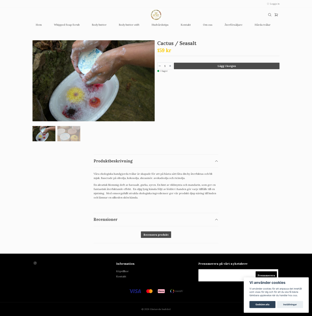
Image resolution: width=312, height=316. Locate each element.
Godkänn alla (262, 304)
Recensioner (105, 219)
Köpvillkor (122, 271)
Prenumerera (266, 275)
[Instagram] (35, 263)
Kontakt (121, 276)
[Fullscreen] (93, 80)
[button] (149, 82)
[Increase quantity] (170, 66)
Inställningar (290, 304)
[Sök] (269, 15)
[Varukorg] (276, 15)
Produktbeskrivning (113, 161)
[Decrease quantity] (159, 66)
